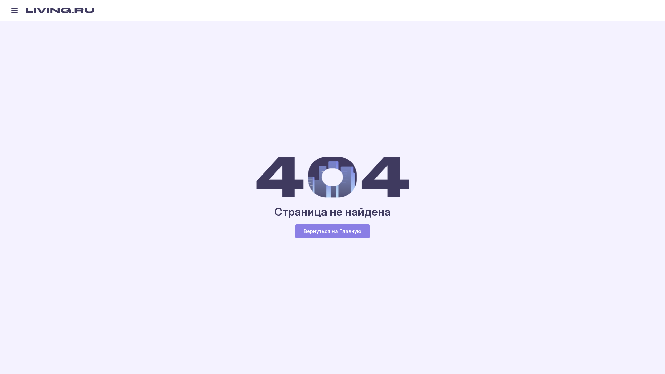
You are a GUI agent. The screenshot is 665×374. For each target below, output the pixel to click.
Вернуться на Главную (332, 231)
